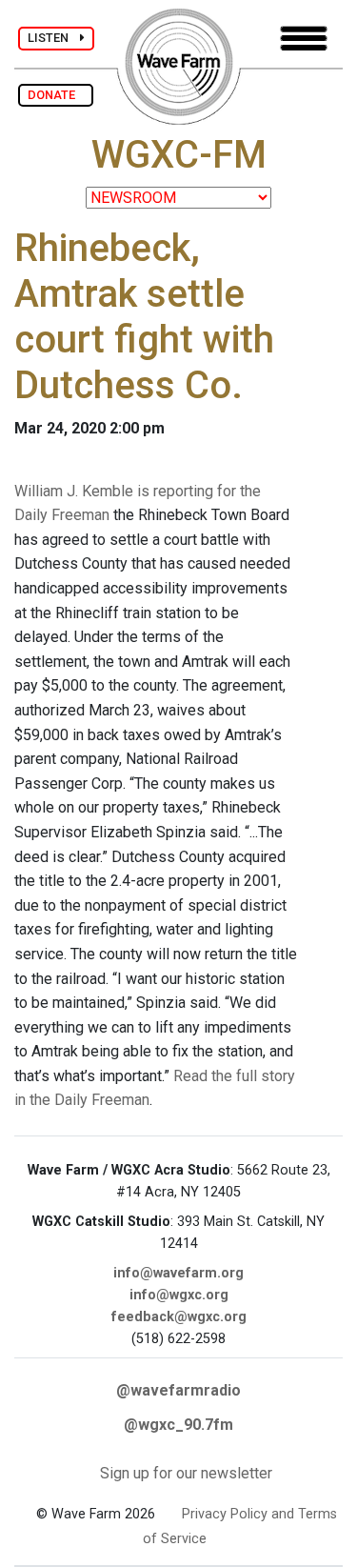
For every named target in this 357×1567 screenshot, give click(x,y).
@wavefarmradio (178, 1390)
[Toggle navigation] (303, 38)
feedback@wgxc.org (179, 1317)
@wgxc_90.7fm (178, 1425)
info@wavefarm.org (178, 1273)
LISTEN (54, 37)
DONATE (56, 95)
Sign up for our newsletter (186, 1473)
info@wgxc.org (178, 1295)
